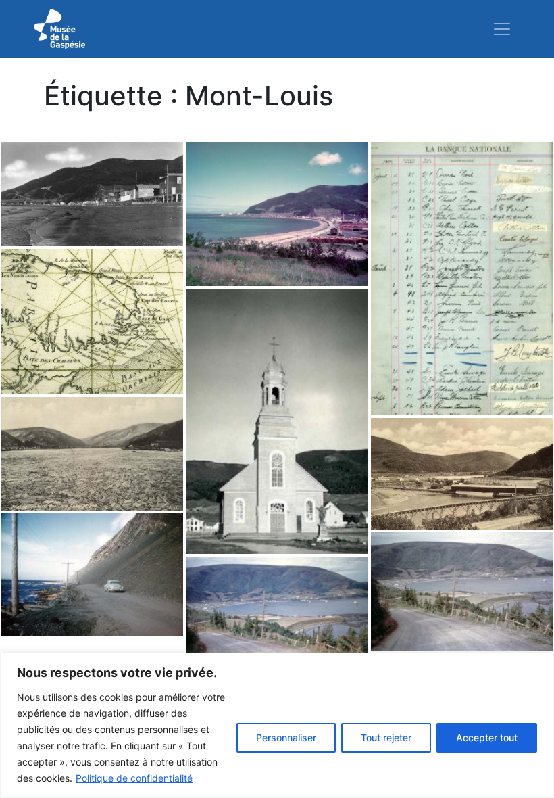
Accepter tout (487, 737)
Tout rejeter (386, 737)
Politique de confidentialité (134, 778)
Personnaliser (286, 737)
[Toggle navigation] (502, 29)
